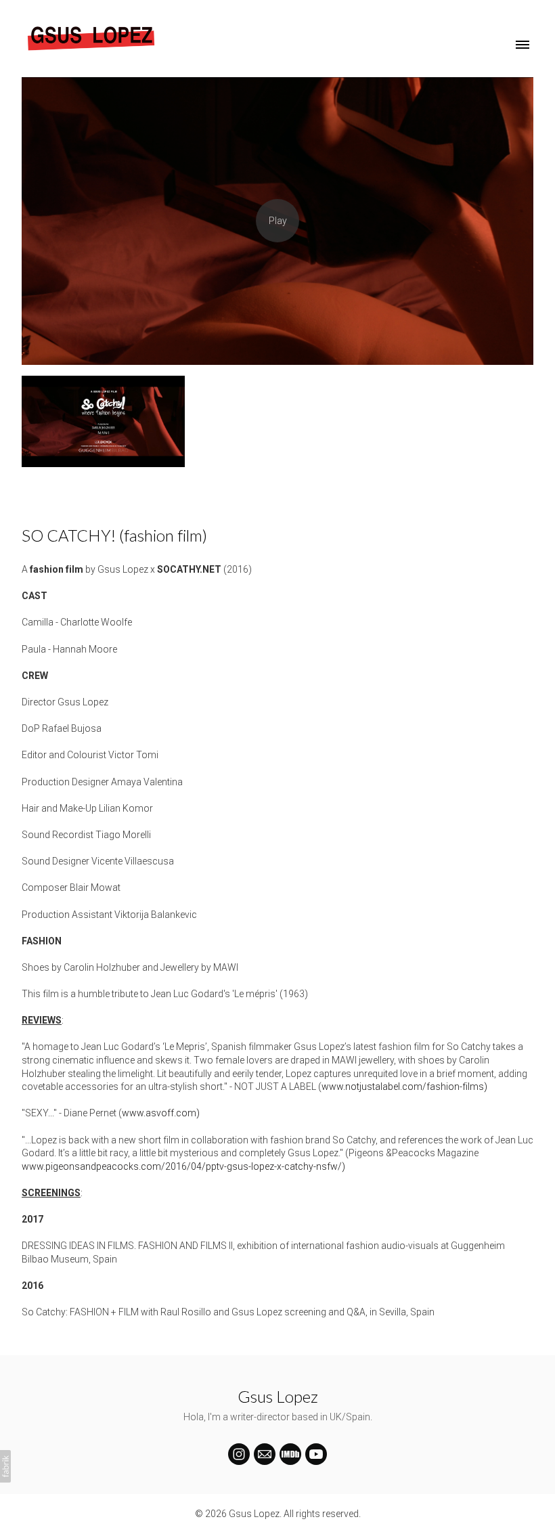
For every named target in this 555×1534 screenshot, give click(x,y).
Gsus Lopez (278, 1396)
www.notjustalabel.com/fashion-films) (404, 1086)
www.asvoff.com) (161, 1113)
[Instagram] (239, 1454)
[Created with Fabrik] (5, 1466)
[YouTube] (316, 1454)
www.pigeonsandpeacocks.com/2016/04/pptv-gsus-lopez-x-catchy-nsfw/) (183, 1166)
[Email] (264, 1454)
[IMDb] (290, 1454)
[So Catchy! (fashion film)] (277, 221)
